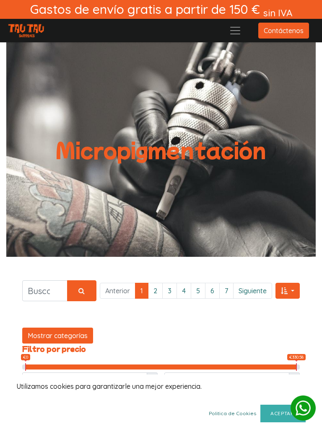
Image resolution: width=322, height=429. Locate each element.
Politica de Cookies (232, 413)
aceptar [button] (283, 413)
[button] (287, 291)
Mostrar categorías (58, 335)
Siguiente (253, 291)
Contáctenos (284, 30)
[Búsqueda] (81, 290)
